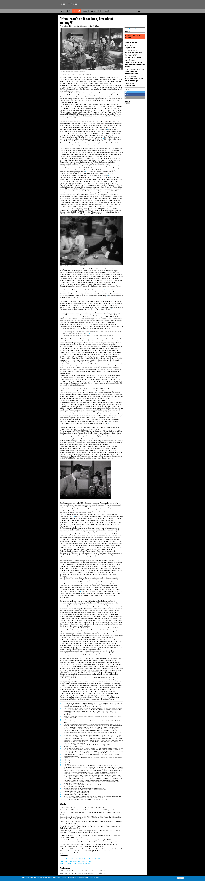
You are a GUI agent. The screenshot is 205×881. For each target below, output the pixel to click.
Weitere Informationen (94, 877)
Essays (85, 11)
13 (107, 295)
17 (96, 392)
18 (115, 404)
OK (175, 878)
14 (111, 308)
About (107, 11)
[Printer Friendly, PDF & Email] (127, 104)
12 (104, 289)
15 (89, 333)
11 (118, 204)
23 (81, 591)
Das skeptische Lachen (133, 57)
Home (62, 11)
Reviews (92, 11)
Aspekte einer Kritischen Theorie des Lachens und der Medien (135, 64)
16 (116, 335)
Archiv (100, 11)
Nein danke (180, 878)
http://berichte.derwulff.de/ (69, 853)
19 (108, 423)
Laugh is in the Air (131, 47)
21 (74, 516)
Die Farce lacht (130, 85)
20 (65, 514)
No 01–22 (77, 11)
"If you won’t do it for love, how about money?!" (134, 79)
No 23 (68, 11)
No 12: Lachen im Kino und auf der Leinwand (134, 36)
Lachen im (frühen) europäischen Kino (131, 72)
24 (77, 683)
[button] (135, 92)
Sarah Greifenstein (131, 29)
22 (83, 522)
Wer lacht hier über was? (133, 52)
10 (108, 175)
